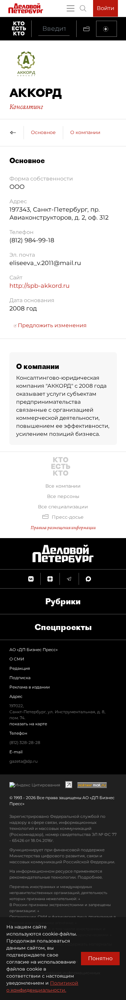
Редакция (19, 668)
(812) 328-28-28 (24, 742)
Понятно (100, 958)
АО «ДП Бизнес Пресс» (33, 649)
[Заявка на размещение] (106, 29)
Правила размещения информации (63, 527)
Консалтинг (26, 106)
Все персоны (63, 496)
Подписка (20, 677)
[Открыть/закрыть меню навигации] (70, 8)
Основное (43, 132)
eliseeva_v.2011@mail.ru (45, 263)
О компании (85, 132)
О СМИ (16, 658)
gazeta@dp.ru (23, 761)
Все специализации (63, 507)
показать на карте (28, 723)
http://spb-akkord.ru (39, 285)
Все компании (63, 486)
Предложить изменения (51, 325)
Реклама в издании (29, 687)
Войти (105, 8)
